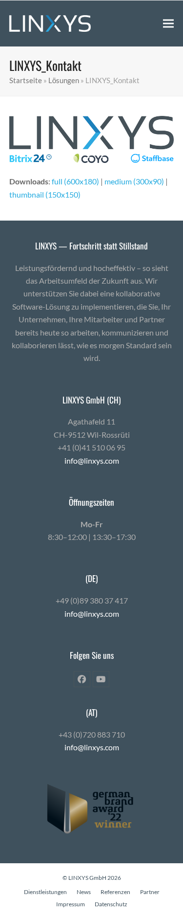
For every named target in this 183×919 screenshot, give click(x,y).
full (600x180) (75, 181)
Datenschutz (111, 904)
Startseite (25, 80)
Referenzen (115, 892)
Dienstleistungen (45, 892)
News (84, 892)
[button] (168, 23)
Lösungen (63, 80)
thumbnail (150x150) (45, 194)
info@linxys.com (91, 460)
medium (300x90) (134, 181)
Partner (150, 892)
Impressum (70, 904)
